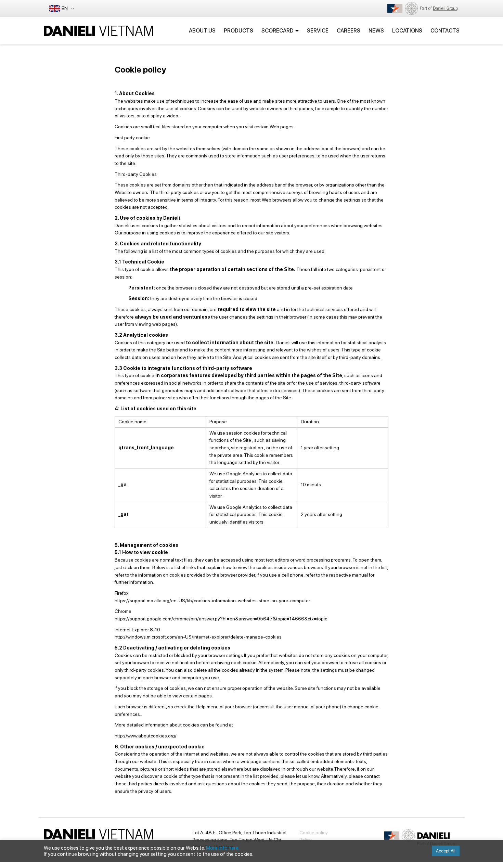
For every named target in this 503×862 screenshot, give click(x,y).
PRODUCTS (238, 30)
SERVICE (317, 30)
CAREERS (348, 30)
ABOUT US (202, 30)
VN (67, 22)
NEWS (376, 30)
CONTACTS (445, 30)
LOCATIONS (407, 30)
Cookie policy (313, 832)
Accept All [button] (445, 850)
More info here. (223, 848)
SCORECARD (277, 30)
